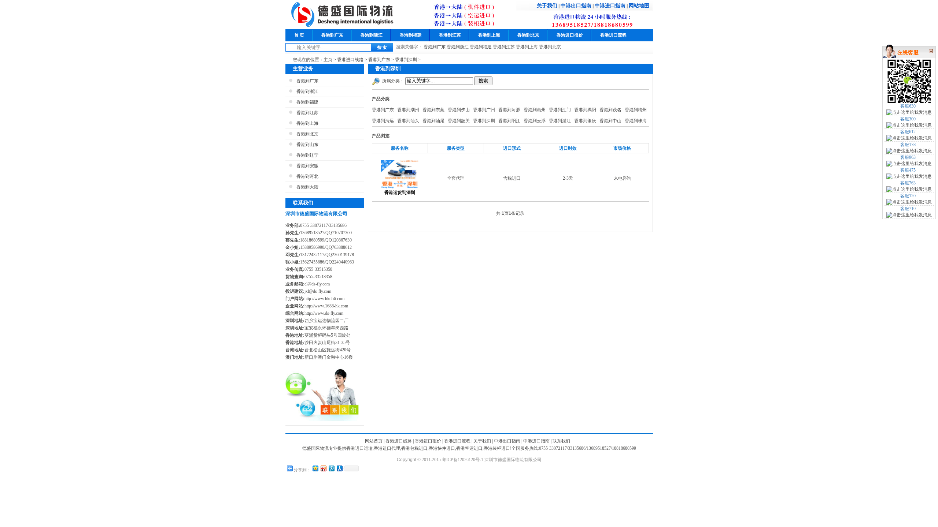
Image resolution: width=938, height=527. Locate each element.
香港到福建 (411, 35)
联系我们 (561, 441)
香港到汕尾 (433, 120)
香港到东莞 (433, 109)
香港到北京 (528, 35)
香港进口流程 (613, 35)
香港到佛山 (459, 109)
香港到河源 (509, 109)
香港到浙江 (372, 35)
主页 (328, 59)
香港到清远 (383, 120)
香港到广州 (484, 109)
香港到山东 (307, 144)
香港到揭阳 (585, 109)
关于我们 (547, 5)
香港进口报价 (570, 35)
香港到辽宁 (307, 155)
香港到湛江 (560, 120)
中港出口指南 (576, 5)
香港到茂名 (610, 109)
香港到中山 (610, 120)
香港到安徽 (307, 165)
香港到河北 (307, 176)
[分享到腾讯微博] (331, 468)
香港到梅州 (636, 109)
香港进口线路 (350, 59)
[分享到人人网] (339, 468)
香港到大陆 (307, 187)
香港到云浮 (535, 120)
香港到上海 (489, 35)
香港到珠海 (636, 120)
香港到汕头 (408, 120)
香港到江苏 (450, 35)
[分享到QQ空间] (315, 468)
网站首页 (374, 441)
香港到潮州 (408, 109)
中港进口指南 (610, 5)
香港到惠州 (535, 109)
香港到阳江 (509, 120)
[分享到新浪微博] (323, 468)
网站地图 (639, 5)
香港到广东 (332, 35)
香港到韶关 (459, 120)
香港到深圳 (406, 59)
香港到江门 (560, 109)
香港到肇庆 (585, 120)
